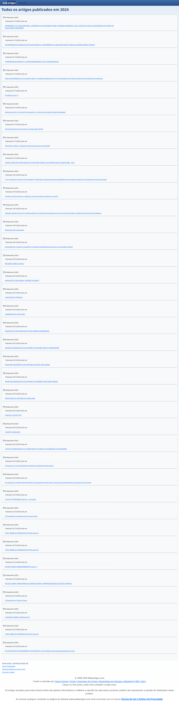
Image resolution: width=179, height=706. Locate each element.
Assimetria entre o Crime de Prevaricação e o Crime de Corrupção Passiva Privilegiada (35, 112)
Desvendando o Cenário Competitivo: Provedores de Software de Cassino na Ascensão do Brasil (39, 247)
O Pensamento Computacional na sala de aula (21, 516)
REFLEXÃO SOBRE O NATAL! (14, 264)
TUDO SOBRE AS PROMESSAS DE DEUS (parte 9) (22, 634)
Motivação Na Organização (14, 230)
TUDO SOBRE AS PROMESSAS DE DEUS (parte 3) (22, 533)
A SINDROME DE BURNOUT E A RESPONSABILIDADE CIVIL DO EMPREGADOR (32, 62)
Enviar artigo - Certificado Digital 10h (15, 663)
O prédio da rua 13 (11, 95)
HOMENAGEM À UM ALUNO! (15, 314)
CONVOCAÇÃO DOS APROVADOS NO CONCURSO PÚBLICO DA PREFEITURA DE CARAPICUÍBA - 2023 (39, 163)
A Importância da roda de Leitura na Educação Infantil (24, 129)
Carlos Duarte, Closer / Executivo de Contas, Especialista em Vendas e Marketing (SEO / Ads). (100, 681)
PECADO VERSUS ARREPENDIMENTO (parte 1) (21, 567)
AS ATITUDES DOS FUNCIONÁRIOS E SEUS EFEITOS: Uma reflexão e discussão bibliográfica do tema (40, 651)
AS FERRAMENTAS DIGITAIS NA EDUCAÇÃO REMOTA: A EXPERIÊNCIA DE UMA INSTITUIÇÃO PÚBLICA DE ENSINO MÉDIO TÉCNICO (50, 45)
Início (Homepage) (8, 666)
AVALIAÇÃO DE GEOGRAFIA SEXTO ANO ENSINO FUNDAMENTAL (27, 331)
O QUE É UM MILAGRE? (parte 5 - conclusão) (20, 499)
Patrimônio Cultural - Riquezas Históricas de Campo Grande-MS (27, 146)
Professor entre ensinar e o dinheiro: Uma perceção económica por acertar (31, 196)
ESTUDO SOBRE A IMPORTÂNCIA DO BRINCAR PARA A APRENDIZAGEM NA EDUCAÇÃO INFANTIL (38, 584)
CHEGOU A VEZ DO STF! (13, 415)
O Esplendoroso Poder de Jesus (16, 600)
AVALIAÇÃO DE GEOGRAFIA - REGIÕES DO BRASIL (22, 281)
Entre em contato (8, 672)
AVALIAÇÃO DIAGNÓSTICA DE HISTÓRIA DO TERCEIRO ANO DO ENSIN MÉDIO (32, 348)
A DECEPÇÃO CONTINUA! (13, 297)
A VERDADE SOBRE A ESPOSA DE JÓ (17, 617)
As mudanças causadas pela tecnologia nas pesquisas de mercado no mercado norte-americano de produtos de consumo (48, 483)
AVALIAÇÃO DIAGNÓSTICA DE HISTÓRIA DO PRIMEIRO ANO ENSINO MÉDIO (31, 382)
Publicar (22, 3)
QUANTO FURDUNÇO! (12, 432)
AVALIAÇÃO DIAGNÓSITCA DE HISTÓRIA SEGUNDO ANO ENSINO (27, 365)
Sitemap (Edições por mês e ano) (13, 669)
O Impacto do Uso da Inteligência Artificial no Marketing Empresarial (29, 466)
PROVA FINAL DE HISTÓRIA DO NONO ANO (20, 398)
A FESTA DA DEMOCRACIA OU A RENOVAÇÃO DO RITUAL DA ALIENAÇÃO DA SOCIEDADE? (36, 449)
